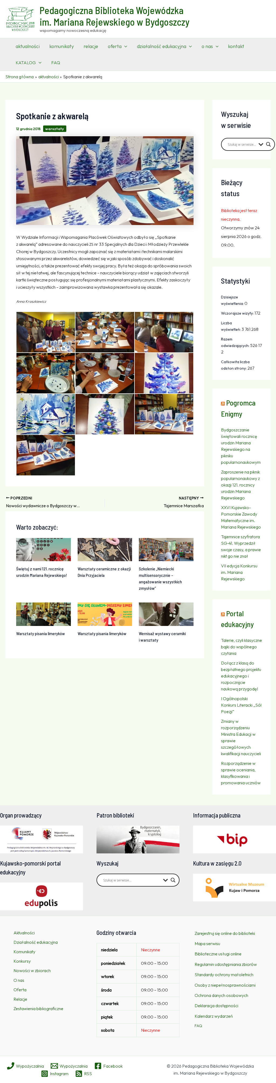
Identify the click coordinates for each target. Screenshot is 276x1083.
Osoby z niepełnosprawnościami (225, 985)
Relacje (20, 999)
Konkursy (22, 961)
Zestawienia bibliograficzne (38, 1008)
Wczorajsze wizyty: (237, 313)
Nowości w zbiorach (32, 970)
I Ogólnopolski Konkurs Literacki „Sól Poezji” (241, 705)
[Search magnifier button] (268, 144)
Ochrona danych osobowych (221, 995)
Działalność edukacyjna (35, 942)
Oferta (19, 989)
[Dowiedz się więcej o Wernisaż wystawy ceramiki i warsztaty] (166, 614)
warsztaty (54, 129)
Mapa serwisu (207, 943)
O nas (18, 980)
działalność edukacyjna (161, 46)
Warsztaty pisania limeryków (40, 633)
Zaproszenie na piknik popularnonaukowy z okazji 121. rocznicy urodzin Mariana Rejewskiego (240, 484)
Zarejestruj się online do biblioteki (225, 933)
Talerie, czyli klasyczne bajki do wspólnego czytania (241, 647)
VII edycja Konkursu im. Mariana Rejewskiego (239, 572)
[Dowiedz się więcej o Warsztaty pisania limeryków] (43, 614)
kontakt (236, 46)
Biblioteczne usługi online (218, 953)
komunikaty (61, 46)
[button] (124, 46)
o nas (207, 46)
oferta (115, 46)
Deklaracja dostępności (216, 1005)
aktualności (28, 46)
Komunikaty (24, 951)
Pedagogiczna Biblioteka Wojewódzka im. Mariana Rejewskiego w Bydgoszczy (114, 16)
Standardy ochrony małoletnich (224, 974)
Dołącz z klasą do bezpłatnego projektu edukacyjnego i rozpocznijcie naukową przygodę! (241, 676)
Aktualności (24, 932)
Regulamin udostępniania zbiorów (226, 964)
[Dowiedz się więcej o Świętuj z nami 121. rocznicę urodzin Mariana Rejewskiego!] (43, 549)
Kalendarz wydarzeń (214, 1016)
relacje (91, 46)
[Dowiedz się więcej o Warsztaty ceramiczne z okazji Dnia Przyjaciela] (105, 549)
